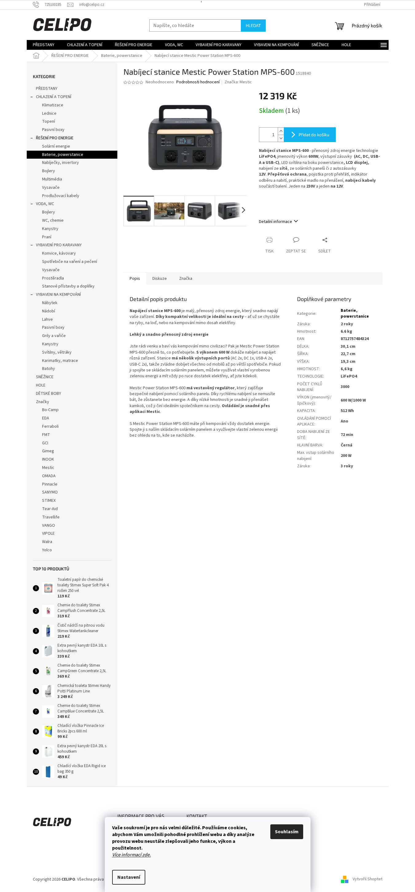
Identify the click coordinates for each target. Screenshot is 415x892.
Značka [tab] (185, 279)
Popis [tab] (135, 279)
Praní (46, 237)
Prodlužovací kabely (60, 196)
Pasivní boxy (53, 130)
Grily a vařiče (54, 336)
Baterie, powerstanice (62, 155)
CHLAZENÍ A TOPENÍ (53, 97)
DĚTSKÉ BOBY (48, 393)
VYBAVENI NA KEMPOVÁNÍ (58, 294)
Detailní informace (275, 222)
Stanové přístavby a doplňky (68, 286)
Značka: (238, 82)
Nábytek (49, 303)
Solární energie (56, 146)
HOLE (40, 385)
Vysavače (51, 187)
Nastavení (128, 877)
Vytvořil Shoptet (367, 879)
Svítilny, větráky (57, 352)
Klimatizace (52, 105)
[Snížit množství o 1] (281, 138)
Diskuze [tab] (159, 279)
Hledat (253, 25)
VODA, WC (45, 204)
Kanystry (50, 229)
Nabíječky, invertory (60, 163)
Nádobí (48, 311)
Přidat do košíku (314, 134)
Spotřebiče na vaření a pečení (69, 262)
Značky (42, 402)
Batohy (48, 369)
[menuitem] (44, 45)
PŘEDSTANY (46, 88)
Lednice (49, 113)
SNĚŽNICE (44, 377)
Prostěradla (53, 278)
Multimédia (52, 179)
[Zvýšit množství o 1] (281, 131)
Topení (48, 121)
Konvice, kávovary (59, 253)
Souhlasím (287, 831)
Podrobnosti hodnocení (198, 82)
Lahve (47, 319)
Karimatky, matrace (60, 361)
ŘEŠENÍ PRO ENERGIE (54, 138)
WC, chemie (53, 220)
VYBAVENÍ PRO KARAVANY (59, 245)
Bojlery (48, 171)
